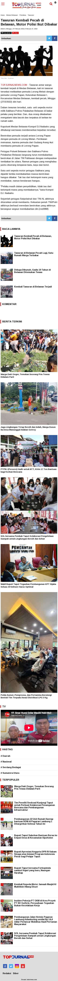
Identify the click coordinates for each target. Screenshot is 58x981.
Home (3, 15)
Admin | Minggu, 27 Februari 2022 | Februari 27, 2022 (19, 29)
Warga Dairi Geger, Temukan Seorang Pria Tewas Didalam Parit (34, 787)
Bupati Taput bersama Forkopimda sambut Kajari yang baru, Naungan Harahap (32, 870)
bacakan (7, 33)
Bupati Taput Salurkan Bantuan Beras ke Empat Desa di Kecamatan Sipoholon (35, 836)
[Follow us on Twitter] (11, 966)
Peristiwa (23, 15)
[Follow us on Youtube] (23, 966)
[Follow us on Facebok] (5, 966)
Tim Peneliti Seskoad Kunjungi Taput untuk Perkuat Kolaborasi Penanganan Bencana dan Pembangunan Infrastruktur (34, 806)
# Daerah (5, 756)
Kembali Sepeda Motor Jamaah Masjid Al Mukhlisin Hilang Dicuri (35, 885)
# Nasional (6, 762)
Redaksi (7, 973)
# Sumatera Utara (10, 773)
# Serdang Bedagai (11, 767)
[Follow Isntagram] (17, 966)
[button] (55, 1)
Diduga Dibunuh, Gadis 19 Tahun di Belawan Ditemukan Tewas (32, 271)
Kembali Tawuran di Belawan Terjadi (33, 287)
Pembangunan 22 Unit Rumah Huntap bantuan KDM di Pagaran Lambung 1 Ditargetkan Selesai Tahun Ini (33, 821)
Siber (16, 973)
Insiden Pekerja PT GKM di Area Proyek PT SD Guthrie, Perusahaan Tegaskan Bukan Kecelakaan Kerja (35, 903)
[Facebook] (54, 38)
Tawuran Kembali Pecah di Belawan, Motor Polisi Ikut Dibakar (33, 237)
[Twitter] (49, 38)
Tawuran (31, 15)
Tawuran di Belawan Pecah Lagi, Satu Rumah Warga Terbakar (33, 254)
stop (16, 33)
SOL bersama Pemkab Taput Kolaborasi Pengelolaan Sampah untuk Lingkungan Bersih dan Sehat (35, 935)
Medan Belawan (12, 15)
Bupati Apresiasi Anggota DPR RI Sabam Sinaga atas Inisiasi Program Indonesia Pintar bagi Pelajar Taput (35, 854)
